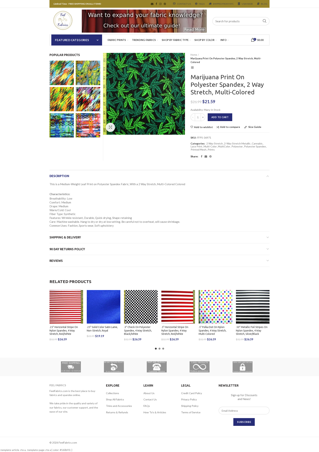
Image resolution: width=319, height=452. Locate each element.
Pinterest (165, 3)
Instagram (160, 3)
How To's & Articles (154, 412)
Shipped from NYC (223, 3)
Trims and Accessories (119, 405)
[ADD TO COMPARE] (80, 304)
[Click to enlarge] (110, 127)
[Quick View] (80, 312)
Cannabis (257, 143)
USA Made (247, 3)
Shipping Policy (189, 405)
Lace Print (196, 146)
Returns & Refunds (117, 412)
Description (59, 176)
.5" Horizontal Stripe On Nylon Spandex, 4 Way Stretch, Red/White (174, 330)
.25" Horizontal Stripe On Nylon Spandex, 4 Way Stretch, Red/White (63, 330)
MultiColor (224, 146)
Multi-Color (210, 146)
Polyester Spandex (255, 146)
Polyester (237, 146)
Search (264, 21)
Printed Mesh (198, 149)
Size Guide (254, 127)
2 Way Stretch (214, 143)
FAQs (146, 405)
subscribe (244, 421)
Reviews (56, 260)
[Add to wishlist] (80, 296)
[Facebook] (201, 156)
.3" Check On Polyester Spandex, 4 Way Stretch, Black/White (138, 330)
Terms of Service (190, 412)
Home (194, 54)
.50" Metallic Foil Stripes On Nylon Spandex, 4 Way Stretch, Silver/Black (251, 330)
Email (152, 3)
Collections (112, 393)
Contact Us (184, 3)
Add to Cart (220, 117)
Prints (211, 149)
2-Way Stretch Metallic (237, 143)
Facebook (156, 3)
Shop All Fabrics (115, 399)
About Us (149, 393)
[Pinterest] (210, 156)
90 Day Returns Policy (67, 249)
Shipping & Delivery (65, 237)
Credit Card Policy (191, 393)
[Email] (205, 156)
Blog (264, 3)
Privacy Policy (189, 399)
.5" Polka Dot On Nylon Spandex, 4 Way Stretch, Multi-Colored (212, 330)
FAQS (202, 3)
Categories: (198, 143)
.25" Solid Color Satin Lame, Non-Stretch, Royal (102, 329)
